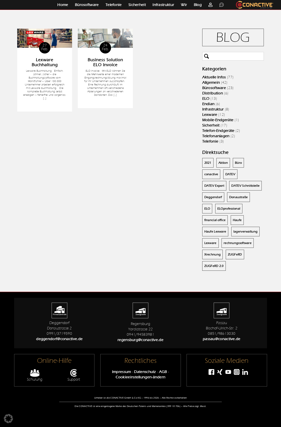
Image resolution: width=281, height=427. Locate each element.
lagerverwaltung (245, 231)
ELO (206, 98)
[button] (8, 418)
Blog (198, 4)
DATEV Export (214, 185)
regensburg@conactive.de (140, 340)
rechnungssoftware (238, 243)
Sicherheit (137, 4)
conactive (211, 174)
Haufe (237, 220)
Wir (184, 4)
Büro (238, 162)
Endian (208, 104)
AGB (163, 371)
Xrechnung (212, 254)
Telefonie (114, 4)
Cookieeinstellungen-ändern (141, 377)
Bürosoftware (87, 4)
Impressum (121, 371)
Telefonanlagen (216, 136)
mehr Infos (44, 106)
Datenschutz (145, 371)
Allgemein (211, 82)
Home (62, 4)
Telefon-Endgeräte (218, 130)
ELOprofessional (228, 208)
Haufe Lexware (215, 231)
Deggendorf (213, 197)
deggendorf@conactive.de (59, 339)
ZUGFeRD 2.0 (214, 266)
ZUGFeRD (235, 254)
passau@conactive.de (221, 339)
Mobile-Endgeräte (218, 120)
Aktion (223, 162)
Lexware (209, 114)
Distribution (212, 93)
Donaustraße (238, 197)
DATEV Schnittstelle (245, 185)
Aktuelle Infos (214, 77)
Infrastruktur (163, 4)
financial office (215, 220)
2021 (207, 162)
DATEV (230, 174)
